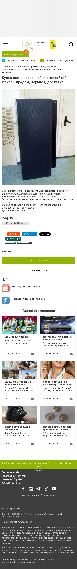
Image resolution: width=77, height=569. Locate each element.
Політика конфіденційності (15, 559)
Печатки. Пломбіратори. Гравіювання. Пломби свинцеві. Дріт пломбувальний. (57, 431)
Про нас (25, 495)
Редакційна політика (24, 562)
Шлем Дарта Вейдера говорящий (17, 428)
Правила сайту (37, 559)
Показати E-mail (38, 270)
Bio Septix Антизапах (16, 336)
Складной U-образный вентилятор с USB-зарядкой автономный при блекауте (17, 386)
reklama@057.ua (10, 516)
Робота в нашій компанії (14, 476)
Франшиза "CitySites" (12, 479)
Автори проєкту (48, 495)
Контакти (34, 495)
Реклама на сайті (11, 472)
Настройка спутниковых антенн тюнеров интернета (57, 339)
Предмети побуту (15, 223)
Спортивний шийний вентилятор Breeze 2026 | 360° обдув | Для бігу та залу (57, 386)
